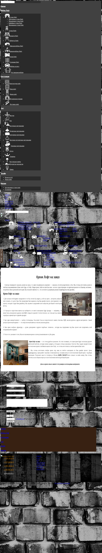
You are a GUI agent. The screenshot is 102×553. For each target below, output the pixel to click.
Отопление (8, 190)
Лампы (37, 262)
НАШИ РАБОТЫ (9, 208)
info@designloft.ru (8, 473)
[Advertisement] (51, 510)
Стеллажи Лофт (21, 239)
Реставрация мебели (46, 239)
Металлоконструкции (40, 245)
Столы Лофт (36, 222)
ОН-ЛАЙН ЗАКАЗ (9, 204)
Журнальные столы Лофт (16, 25)
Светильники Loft (74, 227)
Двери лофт (17, 245)
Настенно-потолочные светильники (50, 257)
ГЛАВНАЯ (7, 195)
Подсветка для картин (19, 265)
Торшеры (65, 260)
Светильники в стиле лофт (12, 188)
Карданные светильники (49, 253)
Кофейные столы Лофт (15, 23)
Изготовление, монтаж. (84, 245)
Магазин (3, 183)
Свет (2, 108)
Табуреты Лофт (62, 224)
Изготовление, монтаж (81, 224)
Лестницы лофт (73, 245)
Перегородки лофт (64, 236)
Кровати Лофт (58, 222)
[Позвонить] (1, 473)
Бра (19, 253)
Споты (75, 253)
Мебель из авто (41, 236)
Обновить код (20, 419)
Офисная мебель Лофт (60, 229)
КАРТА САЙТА (8, 206)
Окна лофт (63, 240)
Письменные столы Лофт (16, 21)
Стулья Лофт (39, 225)
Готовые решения (82, 231)
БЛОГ (6, 199)
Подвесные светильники (44, 251)
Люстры (16, 251)
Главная (3, 6)
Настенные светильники (16, 260)
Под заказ (42, 222)
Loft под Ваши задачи (83, 229)
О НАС (6, 197)
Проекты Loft (9, 177)
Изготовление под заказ (81, 222)
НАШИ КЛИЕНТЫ (9, 201)
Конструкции (5, 76)
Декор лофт (8, 179)
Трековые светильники (75, 251)
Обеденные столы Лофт (16, 19)
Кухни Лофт (17, 236)
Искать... (3, 212)
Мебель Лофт (5, 10)
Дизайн (3, 173)
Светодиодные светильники (62, 483)
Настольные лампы (19, 262)
